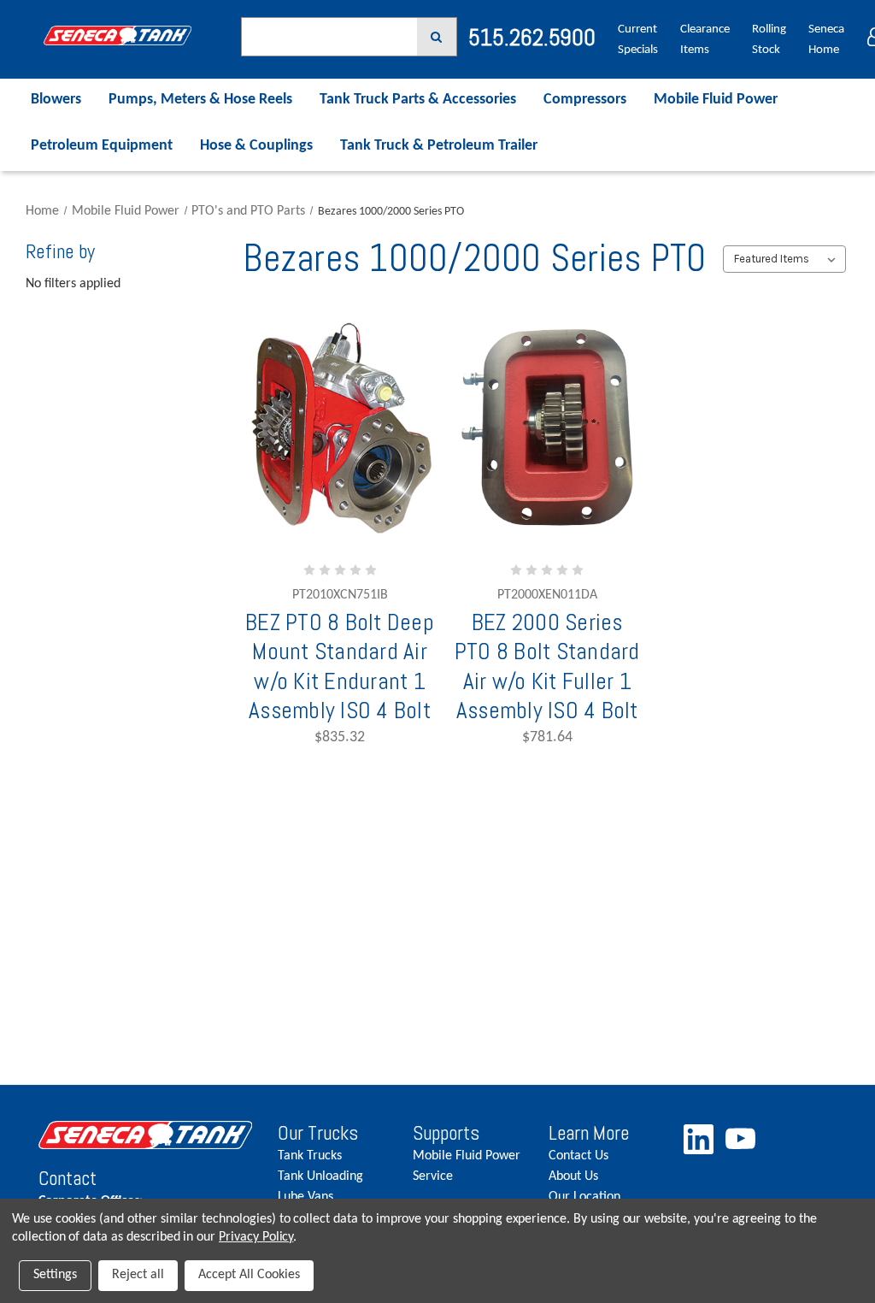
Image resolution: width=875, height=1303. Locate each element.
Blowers (56, 99)
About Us (573, 1176)
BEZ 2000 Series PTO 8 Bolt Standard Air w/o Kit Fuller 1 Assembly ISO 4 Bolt (547, 666)
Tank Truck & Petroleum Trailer (438, 146)
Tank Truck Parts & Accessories (418, 99)
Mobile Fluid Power (716, 99)
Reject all (138, 1275)
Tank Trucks (310, 1156)
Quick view (340, 524)
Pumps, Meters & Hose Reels (200, 99)
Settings (55, 1275)
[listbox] (784, 259)
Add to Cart (353, 575)
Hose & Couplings (256, 146)
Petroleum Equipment (102, 146)
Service (433, 1176)
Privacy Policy (256, 1237)
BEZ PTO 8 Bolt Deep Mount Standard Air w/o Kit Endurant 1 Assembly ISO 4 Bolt (339, 666)
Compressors (584, 99)
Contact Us (578, 1156)
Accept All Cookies (249, 1275)
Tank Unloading (320, 1176)
